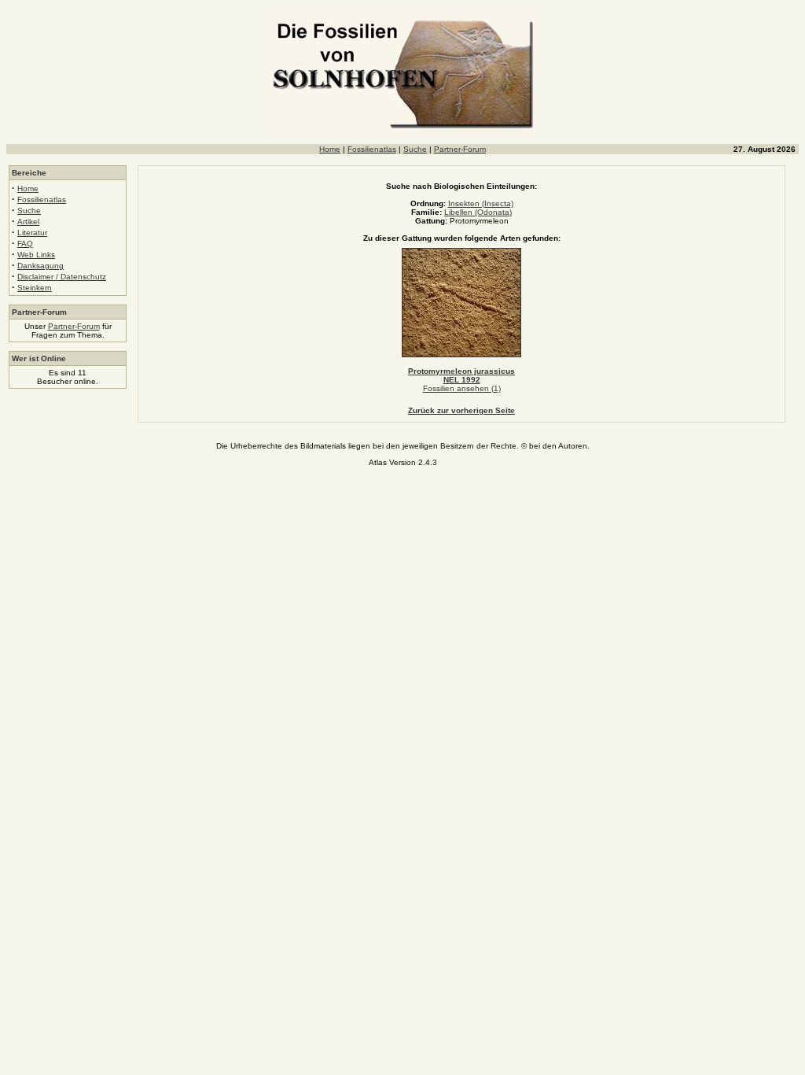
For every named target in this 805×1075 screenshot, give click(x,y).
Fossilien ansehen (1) (462, 388)
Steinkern (34, 287)
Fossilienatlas (371, 149)
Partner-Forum (460, 149)
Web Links (36, 254)
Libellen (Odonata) (478, 212)
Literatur (32, 232)
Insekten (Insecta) (480, 203)
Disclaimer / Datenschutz (61, 276)
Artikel (28, 221)
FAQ (25, 243)
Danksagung (40, 265)
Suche (415, 149)
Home (329, 149)
